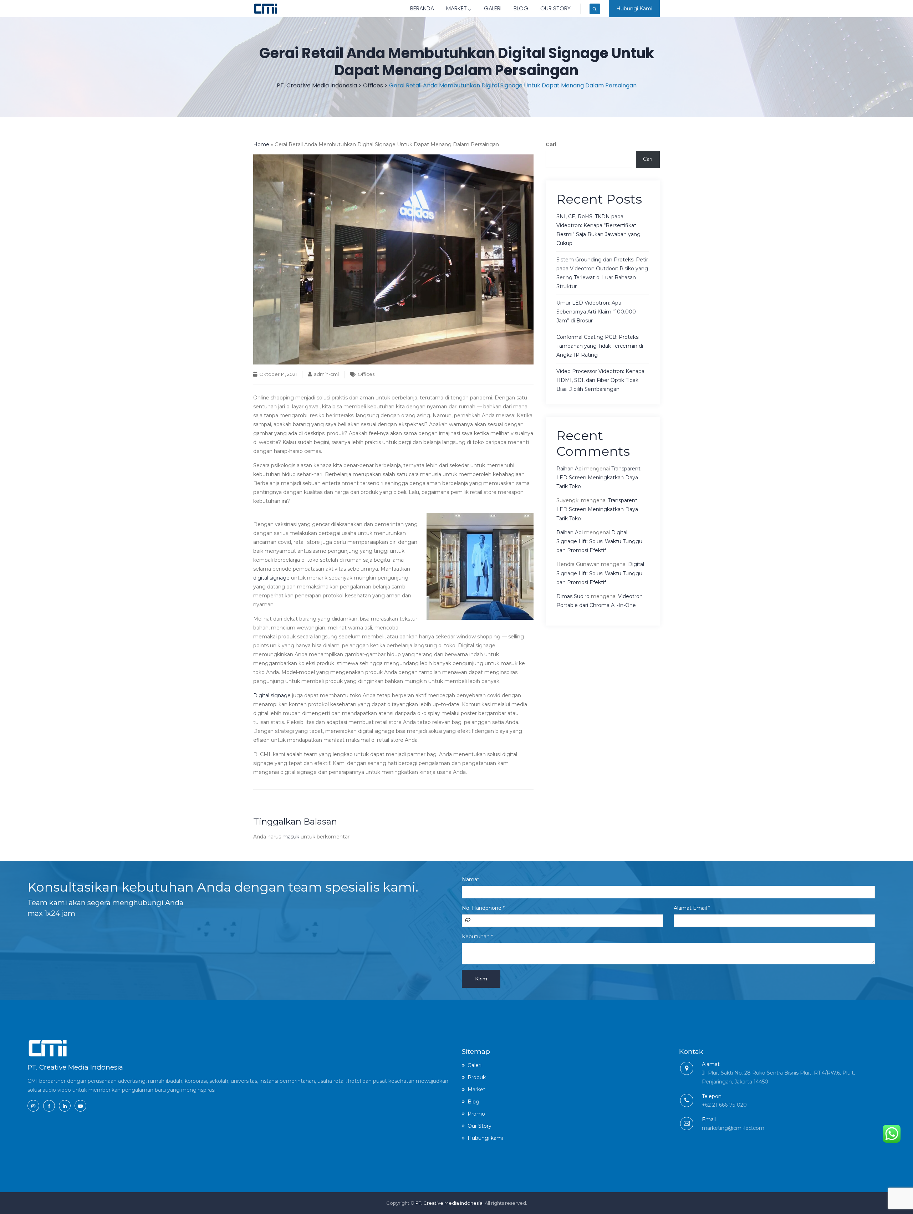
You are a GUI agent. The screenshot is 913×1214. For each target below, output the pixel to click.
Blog (521, 8)
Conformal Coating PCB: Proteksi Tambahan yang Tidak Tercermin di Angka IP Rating (599, 346)
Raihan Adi (569, 468)
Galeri (492, 8)
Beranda (422, 8)
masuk (290, 836)
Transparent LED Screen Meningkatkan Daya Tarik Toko (598, 477)
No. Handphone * (483, 908)
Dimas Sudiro (573, 596)
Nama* (470, 879)
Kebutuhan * (477, 936)
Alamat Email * (692, 908)
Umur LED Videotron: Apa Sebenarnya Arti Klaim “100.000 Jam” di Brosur (596, 312)
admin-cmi (326, 374)
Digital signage (272, 695)
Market (456, 8)
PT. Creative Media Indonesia (449, 1203)
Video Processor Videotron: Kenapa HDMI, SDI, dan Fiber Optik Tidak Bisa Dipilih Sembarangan (600, 380)
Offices (366, 374)
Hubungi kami (485, 1138)
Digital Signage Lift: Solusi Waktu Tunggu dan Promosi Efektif (599, 541)
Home (261, 144)
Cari (551, 144)
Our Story (555, 8)
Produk (477, 1077)
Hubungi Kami (634, 8)
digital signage (271, 578)
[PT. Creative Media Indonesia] (265, 8)
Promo (476, 1114)
